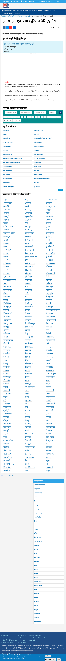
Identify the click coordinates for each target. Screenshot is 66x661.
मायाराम (6, 417)
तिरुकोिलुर (7, 303)
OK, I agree (48, 655)
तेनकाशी (6, 296)
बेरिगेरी (5, 387)
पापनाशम (6, 373)
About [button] (6, 1)
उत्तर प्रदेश (37, 613)
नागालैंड (36, 577)
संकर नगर (49, 450)
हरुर (26, 470)
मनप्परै (27, 403)
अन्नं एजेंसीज (6, 130)
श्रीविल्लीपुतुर (30, 447)
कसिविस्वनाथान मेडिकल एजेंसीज (42, 178)
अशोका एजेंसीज (6, 138)
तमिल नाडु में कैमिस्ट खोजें (23, 16)
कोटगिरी (6, 270)
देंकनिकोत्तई (29, 327)
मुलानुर (48, 414)
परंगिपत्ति (28, 357)
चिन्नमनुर (49, 286)
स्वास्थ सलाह (7, 10)
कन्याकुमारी (29, 240)
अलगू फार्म (36, 134)
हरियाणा (36, 533)
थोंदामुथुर (6, 327)
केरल (35, 553)
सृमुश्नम (48, 457)
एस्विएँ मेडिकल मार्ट (7, 166)
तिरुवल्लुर (49, 313)
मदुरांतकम (28, 400)
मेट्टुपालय (7, 393)
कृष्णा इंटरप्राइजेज (7, 178)
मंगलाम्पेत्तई (50, 390)
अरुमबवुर (28, 210)
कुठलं (48, 226)
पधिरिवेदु (49, 350)
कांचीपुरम (49, 260)
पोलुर (48, 380)
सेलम (27, 460)
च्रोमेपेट (28, 283)
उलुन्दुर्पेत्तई (28, 220)
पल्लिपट (28, 367)
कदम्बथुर (6, 236)
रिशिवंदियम (7, 427)
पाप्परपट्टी (28, 373)
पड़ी (47, 343)
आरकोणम (28, 213)
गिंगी (47, 276)
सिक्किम (36, 597)
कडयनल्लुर (29, 230)
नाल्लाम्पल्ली (50, 340)
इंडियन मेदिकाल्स (7, 146)
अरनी (27, 206)
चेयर (5, 283)
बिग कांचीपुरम (29, 387)
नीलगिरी (6, 343)
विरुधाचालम (7, 444)
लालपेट (27, 430)
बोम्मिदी (48, 387)
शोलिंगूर (27, 450)
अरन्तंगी (6, 206)
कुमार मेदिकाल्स (6, 174)
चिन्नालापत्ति (7, 290)
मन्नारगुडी (6, 403)
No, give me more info (50, 659)
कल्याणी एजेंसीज (38, 174)
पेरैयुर (27, 360)
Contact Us (51, 1)
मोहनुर (5, 420)
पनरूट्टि (6, 353)
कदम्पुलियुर (50, 233)
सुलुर (48, 460)
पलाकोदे (6, 370)
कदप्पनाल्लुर (29, 233)
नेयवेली (48, 333)
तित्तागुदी (49, 300)
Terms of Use (20, 658)
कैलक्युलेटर (33, 10)
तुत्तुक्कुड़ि (49, 293)
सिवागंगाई (6, 470)
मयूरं (26, 407)
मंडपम (48, 393)
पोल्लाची (6, 383)
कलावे (5, 256)
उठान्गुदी (6, 216)
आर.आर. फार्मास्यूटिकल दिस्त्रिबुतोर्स (43, 138)
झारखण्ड (36, 545)
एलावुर (5, 223)
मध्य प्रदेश (37, 557)
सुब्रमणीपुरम (7, 457)
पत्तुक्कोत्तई (7, 347)
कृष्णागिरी (28, 260)
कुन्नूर (5, 240)
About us (5, 635)
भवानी (27, 390)
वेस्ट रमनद (50, 437)
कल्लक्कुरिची (29, 250)
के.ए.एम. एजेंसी (37, 166)
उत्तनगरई (49, 216)
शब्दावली (52, 10)
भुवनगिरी (6, 390)
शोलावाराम (7, 450)
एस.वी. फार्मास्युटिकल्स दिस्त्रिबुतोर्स (11, 162)
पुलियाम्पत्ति (50, 370)
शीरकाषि (49, 447)
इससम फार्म (36, 150)
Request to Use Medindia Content (39, 638)
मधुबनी (48, 400)
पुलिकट (27, 370)
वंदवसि (5, 434)
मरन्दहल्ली (49, 410)
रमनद (48, 420)
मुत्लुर (5, 397)
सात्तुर (27, 464)
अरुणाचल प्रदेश (38, 493)
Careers (25, 1)
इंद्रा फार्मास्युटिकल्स (39, 146)
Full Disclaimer (6, 653)
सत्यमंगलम (28, 454)
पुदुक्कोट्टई (29, 347)
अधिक (60, 190)
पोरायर (27, 380)
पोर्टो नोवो (6, 380)
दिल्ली (35, 521)
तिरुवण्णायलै (7, 313)
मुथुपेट (27, 397)
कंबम (48, 240)
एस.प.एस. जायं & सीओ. (39, 158)
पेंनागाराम (28, 353)
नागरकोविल (50, 337)
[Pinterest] (10, 27)
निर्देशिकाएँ (17, 13)
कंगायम (48, 223)
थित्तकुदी (28, 320)
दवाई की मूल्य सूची (9, 13)
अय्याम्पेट (28, 203)
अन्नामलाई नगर (51, 200)
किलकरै (6, 266)
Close (58, 659)
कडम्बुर (6, 230)
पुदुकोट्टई (49, 347)
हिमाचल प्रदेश (37, 537)
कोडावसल (28, 270)
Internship (33, 1)
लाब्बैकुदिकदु (50, 427)
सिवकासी (49, 467)
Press (21, 638)
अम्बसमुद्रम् (7, 203)
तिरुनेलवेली (29, 306)
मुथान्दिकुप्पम (50, 397)
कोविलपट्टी (50, 273)
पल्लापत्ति (6, 367)
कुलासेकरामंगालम (31, 256)
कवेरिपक (6, 260)
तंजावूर (5, 293)
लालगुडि (6, 430)
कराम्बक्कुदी (29, 246)
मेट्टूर (27, 393)
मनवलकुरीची (50, 403)
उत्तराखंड (36, 617)
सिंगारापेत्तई (7, 467)
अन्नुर (27, 200)
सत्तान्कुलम (7, 454)
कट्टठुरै (28, 226)
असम (35, 497)
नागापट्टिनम (8, 340)
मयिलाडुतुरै (50, 407)
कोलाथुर (28, 273)
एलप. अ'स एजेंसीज (38, 154)
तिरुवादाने (6, 316)
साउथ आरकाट (8, 464)
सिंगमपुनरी (49, 464)
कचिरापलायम (8, 226)
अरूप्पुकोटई (50, 206)
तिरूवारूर (28, 316)
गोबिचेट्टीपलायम (9, 280)
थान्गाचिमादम (50, 316)
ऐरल (26, 223)
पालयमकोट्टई (51, 373)
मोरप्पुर (48, 417)
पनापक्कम (49, 353)
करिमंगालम (7, 250)
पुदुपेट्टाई (6, 350)
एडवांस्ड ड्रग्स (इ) (7, 154)
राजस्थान (36, 593)
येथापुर (27, 420)
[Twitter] (7, 27)
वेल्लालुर (28, 437)
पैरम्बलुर (6, 360)
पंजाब (35, 589)
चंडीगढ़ (36, 505)
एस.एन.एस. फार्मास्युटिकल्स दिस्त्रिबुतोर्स (12, 158)
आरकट (6, 213)
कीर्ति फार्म (36, 182)
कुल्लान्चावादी (51, 250)
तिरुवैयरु (28, 313)
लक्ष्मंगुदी (28, 427)
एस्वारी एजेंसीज (37, 162)
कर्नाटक (36, 549)
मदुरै (4, 400)
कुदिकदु (49, 236)
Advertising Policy (8, 642)
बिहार (35, 501)
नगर (47, 330)
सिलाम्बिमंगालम (30, 467)
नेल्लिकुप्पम (29, 337)
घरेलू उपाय (15, 10)
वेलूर (5, 437)
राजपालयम (7, 424)
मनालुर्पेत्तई (7, 407)
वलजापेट (49, 434)
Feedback (23, 642)
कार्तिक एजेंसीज (6, 182)
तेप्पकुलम (49, 296)
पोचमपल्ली (7, 377)
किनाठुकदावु (50, 263)
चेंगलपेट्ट (28, 280)
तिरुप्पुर (6, 310)
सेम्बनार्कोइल (29, 457)
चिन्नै (26, 286)
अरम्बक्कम (7, 210)
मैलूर (26, 414)
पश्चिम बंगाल (37, 622)
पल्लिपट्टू (49, 367)
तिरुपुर (27, 310)
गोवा (35, 525)
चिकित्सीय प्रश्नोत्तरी (43, 10)
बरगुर (48, 383)
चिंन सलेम (7, 286)
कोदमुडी (49, 270)
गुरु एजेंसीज (37, 186)
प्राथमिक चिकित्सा (24, 10)
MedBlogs (42, 1)
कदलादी (28, 236)
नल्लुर (5, 337)
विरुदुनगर (49, 440)
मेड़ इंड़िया (3, 16)
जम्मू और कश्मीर (38, 541)
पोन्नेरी (27, 377)
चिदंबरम (49, 283)
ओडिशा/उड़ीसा (38, 581)
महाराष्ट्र (36, 561)
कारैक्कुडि (7, 263)
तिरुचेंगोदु (28, 303)
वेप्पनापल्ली (29, 434)
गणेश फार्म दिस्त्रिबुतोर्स (8, 186)
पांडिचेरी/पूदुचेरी (38, 585)
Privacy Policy (10, 658)
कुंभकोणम (6, 243)
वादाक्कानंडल (8, 440)
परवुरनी (48, 360)
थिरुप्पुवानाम (7, 323)
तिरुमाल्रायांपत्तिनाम (53, 310)
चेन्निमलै (49, 280)
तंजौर (27, 293)
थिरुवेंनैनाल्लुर (30, 323)
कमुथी (27, 243)
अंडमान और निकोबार (39, 485)
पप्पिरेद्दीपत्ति (7, 357)
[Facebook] (4, 27)
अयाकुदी (49, 203)
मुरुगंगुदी (6, 410)
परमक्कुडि (49, 357)
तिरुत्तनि (49, 303)
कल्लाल (6, 253)
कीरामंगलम (29, 266)
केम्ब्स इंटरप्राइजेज (7, 170)
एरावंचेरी (49, 220)
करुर (5, 246)
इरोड (48, 213)
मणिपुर (36, 565)
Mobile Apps (15, 1)
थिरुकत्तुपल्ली (51, 320)
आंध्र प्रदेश (37, 489)
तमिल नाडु (36, 601)
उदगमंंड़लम (7, 220)
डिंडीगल (49, 290)
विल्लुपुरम (28, 444)
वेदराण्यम (49, 430)
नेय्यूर (27, 333)
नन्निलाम (6, 333)
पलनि (48, 363)
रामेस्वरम (49, 424)
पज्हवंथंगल (29, 343)
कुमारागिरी (49, 243)
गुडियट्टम (7, 276)
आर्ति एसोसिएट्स (38, 142)
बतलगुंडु (28, 383)
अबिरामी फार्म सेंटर (38, 130)
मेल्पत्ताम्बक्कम (8, 414)
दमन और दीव (37, 517)
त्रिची (5, 300)
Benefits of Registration (10, 640)
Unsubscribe (32, 640)
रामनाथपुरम (29, 424)
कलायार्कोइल (50, 253)
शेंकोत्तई (6, 447)
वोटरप (48, 444)
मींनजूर (27, 417)
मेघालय (36, 569)
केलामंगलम (29, 253)
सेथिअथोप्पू (50, 454)
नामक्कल (28, 340)
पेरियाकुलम (29, 363)
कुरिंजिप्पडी (50, 246)
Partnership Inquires (35, 635)
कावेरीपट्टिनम (30, 263)
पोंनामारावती (50, 377)
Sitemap (22, 640)
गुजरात (36, 529)
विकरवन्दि (28, 440)
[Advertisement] (33, 65)
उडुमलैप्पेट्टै (29, 216)
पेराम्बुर (5, 363)
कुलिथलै (49, 256)
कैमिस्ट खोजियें (11, 16)
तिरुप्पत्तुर (49, 306)
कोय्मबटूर (6, 273)
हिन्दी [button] (57, 1)
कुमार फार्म (36, 170)
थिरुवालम (49, 323)
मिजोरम (36, 573)
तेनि (26, 296)
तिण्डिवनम (28, 300)
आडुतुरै (48, 210)
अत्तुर (5, 200)
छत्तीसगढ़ (36, 509)
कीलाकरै (49, 266)
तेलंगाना (36, 605)
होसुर (48, 470)
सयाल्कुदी (6, 460)
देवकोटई (49, 327)
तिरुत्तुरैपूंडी (7, 306)
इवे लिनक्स (5, 150)
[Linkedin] (14, 27)
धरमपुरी (27, 330)
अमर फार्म (5, 134)
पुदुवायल (28, 350)
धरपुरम (5, 330)
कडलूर (48, 230)
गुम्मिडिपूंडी (28, 276)
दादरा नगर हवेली (38, 513)
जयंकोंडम (28, 290)
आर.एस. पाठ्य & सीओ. (8, 142)
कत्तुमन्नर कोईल (9, 233)
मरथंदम (27, 410)
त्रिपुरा (36, 609)
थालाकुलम (7, 320)
